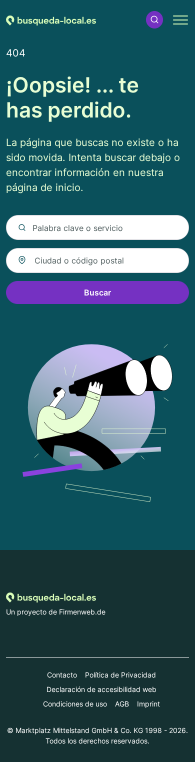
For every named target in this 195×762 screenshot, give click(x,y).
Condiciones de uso (75, 704)
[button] (154, 19)
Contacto (62, 674)
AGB (122, 704)
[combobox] (97, 260)
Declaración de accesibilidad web (101, 689)
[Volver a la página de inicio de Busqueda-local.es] (51, 20)
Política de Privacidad (120, 674)
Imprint (148, 704)
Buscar (97, 293)
